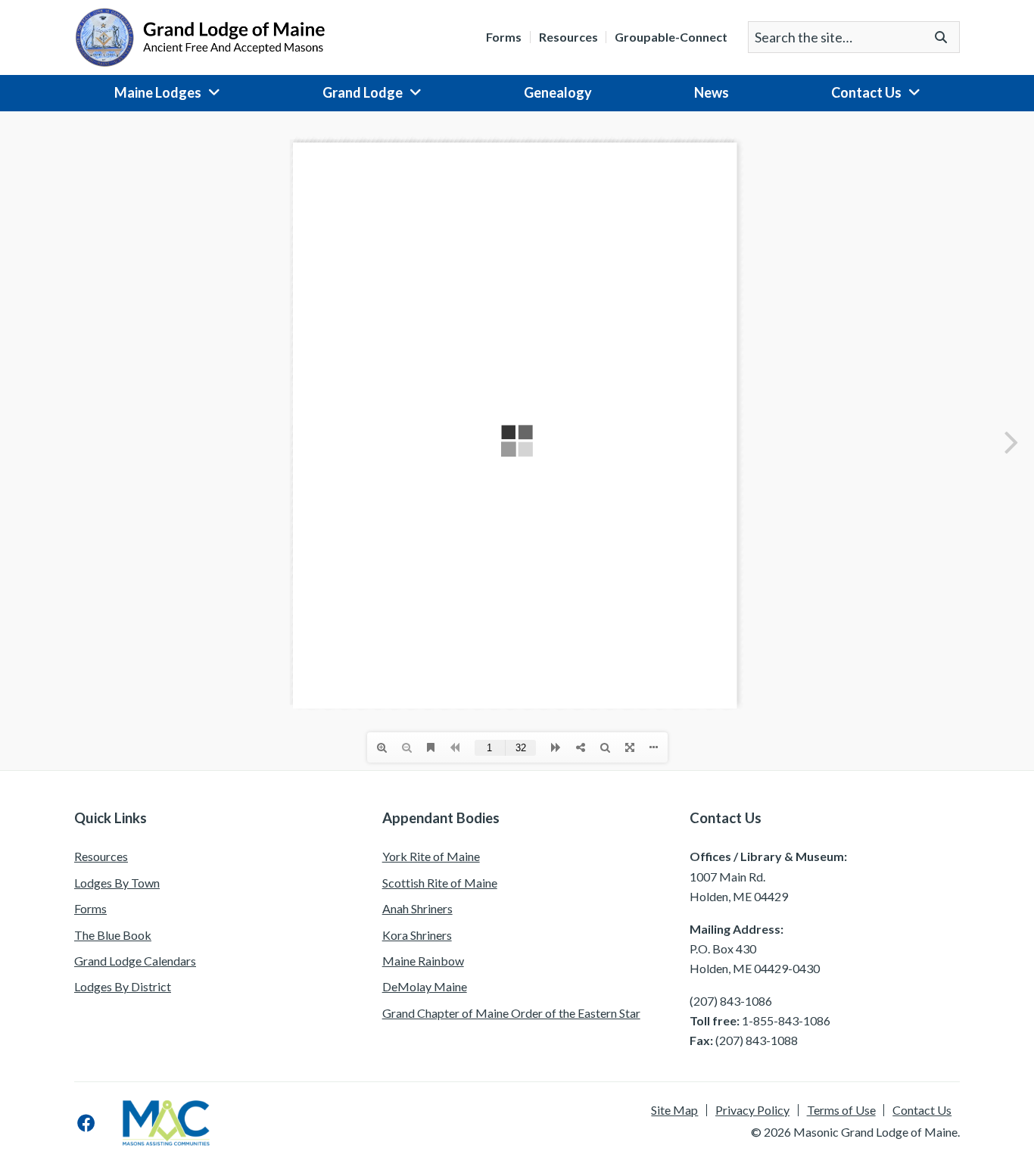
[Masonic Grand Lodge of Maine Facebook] (86, 1123)
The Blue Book (112, 935)
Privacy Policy (752, 1110)
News (711, 92)
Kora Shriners (417, 935)
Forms (504, 37)
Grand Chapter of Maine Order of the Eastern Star (511, 1013)
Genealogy (558, 92)
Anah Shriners (417, 908)
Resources (568, 37)
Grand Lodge (362, 92)
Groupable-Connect (671, 37)
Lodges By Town (117, 882)
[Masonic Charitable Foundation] (166, 1123)
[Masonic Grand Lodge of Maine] (199, 35)
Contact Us (866, 92)
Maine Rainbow (423, 960)
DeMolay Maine (424, 986)
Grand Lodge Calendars (135, 960)
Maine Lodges (157, 92)
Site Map (674, 1110)
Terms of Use (841, 1110)
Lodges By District (122, 986)
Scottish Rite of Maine (439, 882)
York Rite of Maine (431, 856)
